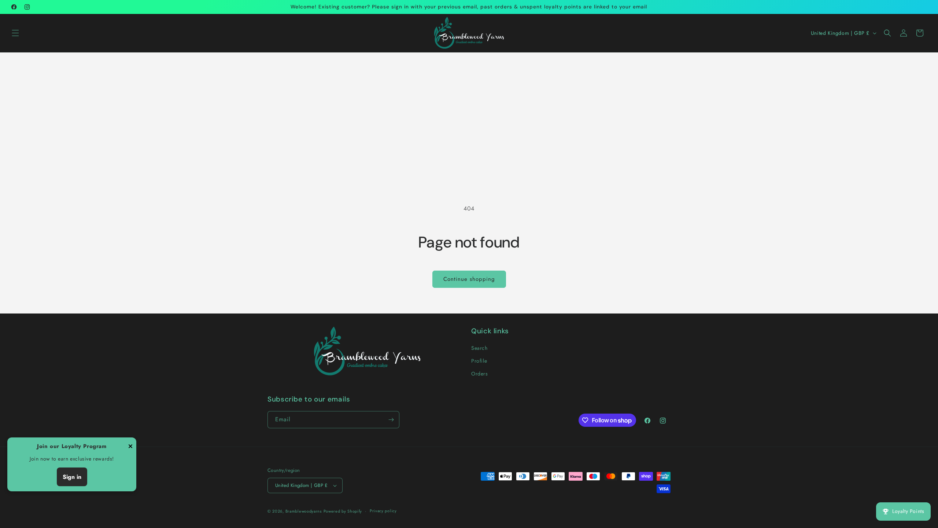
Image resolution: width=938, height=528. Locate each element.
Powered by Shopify (343, 511)
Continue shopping (469, 279)
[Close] (130, 447)
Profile (479, 360)
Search (479, 348)
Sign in (72, 477)
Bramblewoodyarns (303, 511)
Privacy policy (383, 511)
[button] (15, 33)
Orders (479, 373)
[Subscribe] (391, 419)
